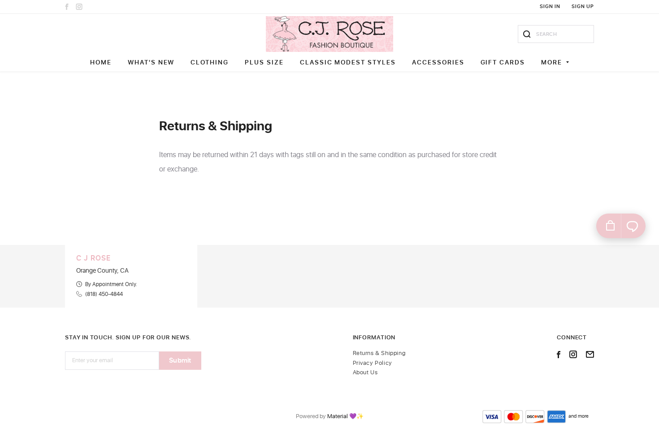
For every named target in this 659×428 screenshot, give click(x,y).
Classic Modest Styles (348, 62)
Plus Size (264, 62)
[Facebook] (67, 7)
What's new (151, 62)
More (551, 62)
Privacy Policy (372, 363)
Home (101, 62)
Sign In (550, 6)
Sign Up (583, 6)
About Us (365, 372)
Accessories (438, 62)
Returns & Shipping (379, 353)
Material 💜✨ (345, 417)
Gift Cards (503, 62)
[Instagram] (79, 7)
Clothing (210, 62)
